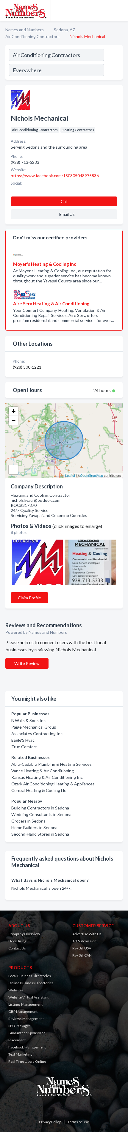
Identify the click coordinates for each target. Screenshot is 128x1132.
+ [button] (13, 411)
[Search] (113, 63)
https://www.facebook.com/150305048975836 (55, 175)
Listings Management (25, 1004)
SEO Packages (19, 1025)
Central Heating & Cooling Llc (38, 790)
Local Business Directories (29, 976)
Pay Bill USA (81, 948)
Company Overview (24, 934)
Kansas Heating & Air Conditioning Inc (47, 777)
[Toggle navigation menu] (120, 10)
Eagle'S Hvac (23, 740)
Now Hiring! (18, 941)
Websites (16, 990)
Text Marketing (20, 1054)
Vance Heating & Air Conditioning (42, 770)
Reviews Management (26, 1018)
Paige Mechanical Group (33, 726)
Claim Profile (29, 597)
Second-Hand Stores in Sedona (40, 834)
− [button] (13, 420)
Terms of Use (78, 1122)
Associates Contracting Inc (37, 733)
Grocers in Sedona (28, 820)
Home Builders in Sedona (34, 827)
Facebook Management (27, 1047)
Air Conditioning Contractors (32, 36)
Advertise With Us (87, 934)
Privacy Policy (50, 1122)
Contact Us (17, 948)
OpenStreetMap (91, 475)
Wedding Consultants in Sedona (41, 814)
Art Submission (84, 941)
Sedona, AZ (64, 29)
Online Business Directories (31, 983)
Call (64, 201)
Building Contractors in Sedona (40, 807)
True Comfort (24, 746)
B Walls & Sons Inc (28, 720)
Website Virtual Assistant (28, 997)
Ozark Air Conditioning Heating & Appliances (53, 783)
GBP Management (23, 1011)
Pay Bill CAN (82, 955)
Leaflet (70, 475)
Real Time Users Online (27, 1061)
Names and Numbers (24, 29)
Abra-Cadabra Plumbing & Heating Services (51, 764)
